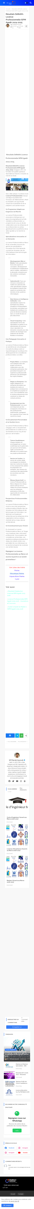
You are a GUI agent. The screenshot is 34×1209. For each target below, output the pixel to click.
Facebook (10, 735)
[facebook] (9, 781)
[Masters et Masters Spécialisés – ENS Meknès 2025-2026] (9, 1066)
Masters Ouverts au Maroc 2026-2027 (15, 881)
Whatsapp (21, 735)
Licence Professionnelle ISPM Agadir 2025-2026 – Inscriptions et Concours (17, 601)
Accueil (8, 9)
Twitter (17, 735)
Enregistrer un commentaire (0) (17, 1027)
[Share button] (26, 735)
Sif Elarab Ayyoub (16, 760)
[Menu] (4, 3)
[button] (26, 3)
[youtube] (17, 781)
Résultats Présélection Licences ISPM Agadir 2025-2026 (16, 593)
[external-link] (25, 781)
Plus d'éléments (23, 789)
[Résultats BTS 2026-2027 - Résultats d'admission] (9, 1075)
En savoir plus (13, 1201)
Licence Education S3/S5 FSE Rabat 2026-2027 (23, 1092)
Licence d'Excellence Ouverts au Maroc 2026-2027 (17, 849)
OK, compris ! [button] (7, 1205)
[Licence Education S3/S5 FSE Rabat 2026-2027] (9, 1092)
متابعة (17, 1130)
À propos (20, 1194)
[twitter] (13, 781)
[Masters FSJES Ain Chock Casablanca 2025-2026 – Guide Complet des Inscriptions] (9, 1084)
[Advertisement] (17, 92)
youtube (25, 1152)
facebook (11, 1148)
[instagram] (21, 781)
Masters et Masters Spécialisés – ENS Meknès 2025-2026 (22, 1065)
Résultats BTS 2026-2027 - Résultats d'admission (22, 1074)
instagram (25, 1148)
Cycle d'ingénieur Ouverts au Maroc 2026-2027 (17, 818)
